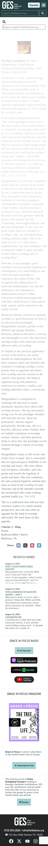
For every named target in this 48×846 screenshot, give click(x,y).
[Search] (42, 13)
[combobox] (20, 13)
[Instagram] (35, 841)
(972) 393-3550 (12, 830)
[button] (43, 5)
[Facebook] (11, 841)
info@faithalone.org (33, 830)
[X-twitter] (19, 841)
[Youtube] (27, 841)
